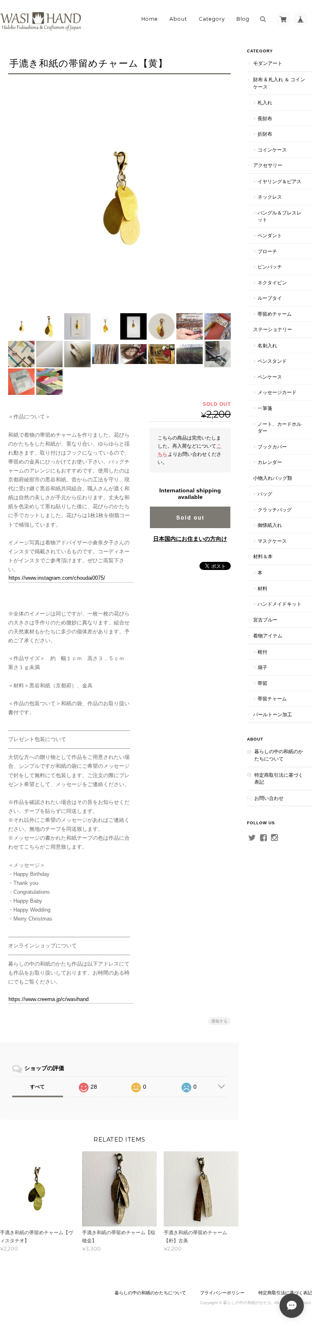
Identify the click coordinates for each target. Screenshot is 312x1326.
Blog (242, 19)
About (178, 19)
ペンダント (270, 235)
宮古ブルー (265, 619)
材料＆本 (263, 556)
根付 (262, 651)
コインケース (272, 149)
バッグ (265, 493)
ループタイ (270, 298)
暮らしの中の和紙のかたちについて (278, 755)
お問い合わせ (269, 798)
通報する (219, 1021)
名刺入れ (267, 345)
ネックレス (270, 196)
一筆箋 (265, 408)
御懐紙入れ (270, 525)
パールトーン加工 (272, 714)
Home (149, 19)
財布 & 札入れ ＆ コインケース (279, 83)
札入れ (265, 102)
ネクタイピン (272, 282)
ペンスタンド (272, 361)
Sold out (190, 517)
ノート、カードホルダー (279, 427)
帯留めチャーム (275, 313)
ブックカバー (272, 446)
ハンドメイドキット (279, 604)
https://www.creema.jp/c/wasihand (49, 999)
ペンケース (270, 376)
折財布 (265, 133)
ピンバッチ (270, 266)
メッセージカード (277, 392)
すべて (37, 1087)
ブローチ (267, 251)
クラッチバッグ (275, 509)
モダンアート (267, 63)
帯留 (262, 683)
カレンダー (270, 462)
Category (212, 19)
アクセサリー (267, 165)
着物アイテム (267, 635)
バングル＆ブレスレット (279, 216)
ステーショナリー (272, 329)
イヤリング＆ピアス (279, 181)
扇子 (262, 667)
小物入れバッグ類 (272, 478)
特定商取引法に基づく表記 (278, 778)
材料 (262, 588)
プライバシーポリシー (222, 1292)
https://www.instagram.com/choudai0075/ (57, 578)
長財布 (265, 118)
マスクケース (272, 541)
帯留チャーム (272, 698)
